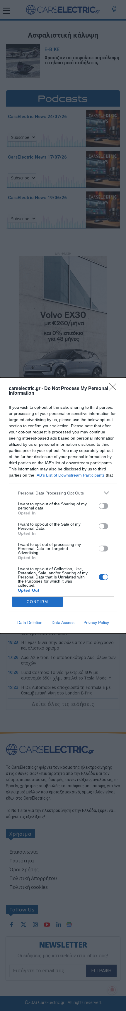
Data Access (63, 622)
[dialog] (63, 505)
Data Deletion (29, 622)
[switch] (103, 506)
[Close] (114, 388)
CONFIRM (37, 602)
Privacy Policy (96, 622)
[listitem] (63, 493)
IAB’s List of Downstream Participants (70, 475)
